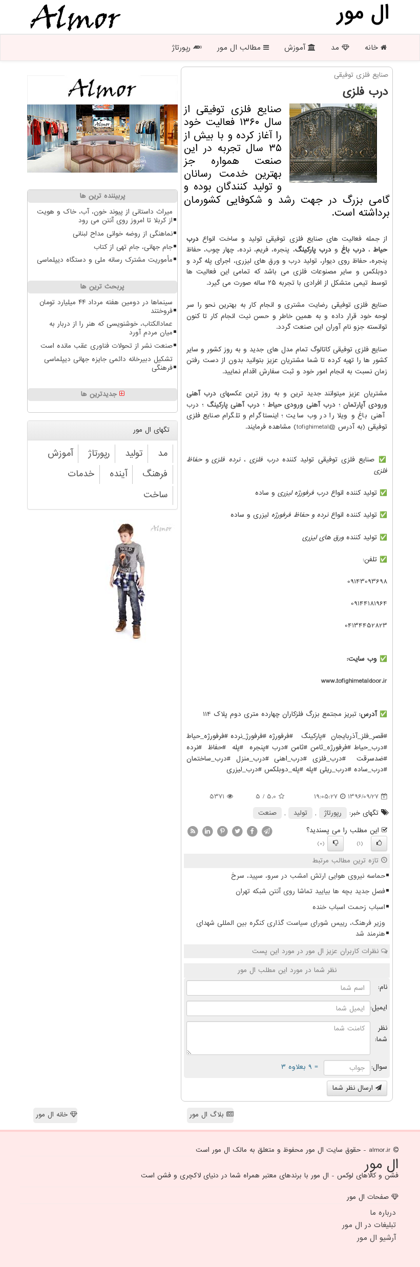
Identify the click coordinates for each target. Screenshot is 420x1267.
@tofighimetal (316, 427)
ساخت (155, 495)
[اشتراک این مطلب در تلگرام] (267, 831)
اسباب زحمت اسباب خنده (348, 907)
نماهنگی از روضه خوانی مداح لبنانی (123, 234)
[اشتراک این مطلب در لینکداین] (207, 831)
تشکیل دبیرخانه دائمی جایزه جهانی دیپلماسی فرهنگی (108, 363)
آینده (118, 474)
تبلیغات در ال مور (369, 1225)
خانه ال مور (53, 1115)
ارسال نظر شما (353, 1088)
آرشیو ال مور (376, 1237)
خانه (373, 47)
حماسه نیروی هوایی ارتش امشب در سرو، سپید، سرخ (308, 876)
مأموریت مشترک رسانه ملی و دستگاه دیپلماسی (105, 260)
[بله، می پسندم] (379, 843)
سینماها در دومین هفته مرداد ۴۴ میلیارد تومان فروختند (106, 307)
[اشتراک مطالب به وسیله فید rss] (192, 831)
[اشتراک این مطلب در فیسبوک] (252, 831)
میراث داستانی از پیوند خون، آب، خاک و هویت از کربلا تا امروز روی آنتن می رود (105, 216)
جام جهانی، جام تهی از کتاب (133, 247)
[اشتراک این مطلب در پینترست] (222, 831)
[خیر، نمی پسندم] (335, 843)
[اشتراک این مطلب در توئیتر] (237, 831)
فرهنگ (154, 474)
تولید (300, 813)
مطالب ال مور (240, 47)
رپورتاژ (182, 47)
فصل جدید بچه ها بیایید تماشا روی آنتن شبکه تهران (310, 891)
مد (336, 47)
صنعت (267, 813)
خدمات (81, 474)
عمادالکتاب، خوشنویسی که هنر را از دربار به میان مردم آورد (111, 328)
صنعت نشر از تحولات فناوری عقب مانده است (106, 346)
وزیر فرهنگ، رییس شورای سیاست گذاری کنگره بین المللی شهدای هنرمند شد (290, 928)
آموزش (296, 47)
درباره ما (383, 1212)
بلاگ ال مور (208, 1115)
